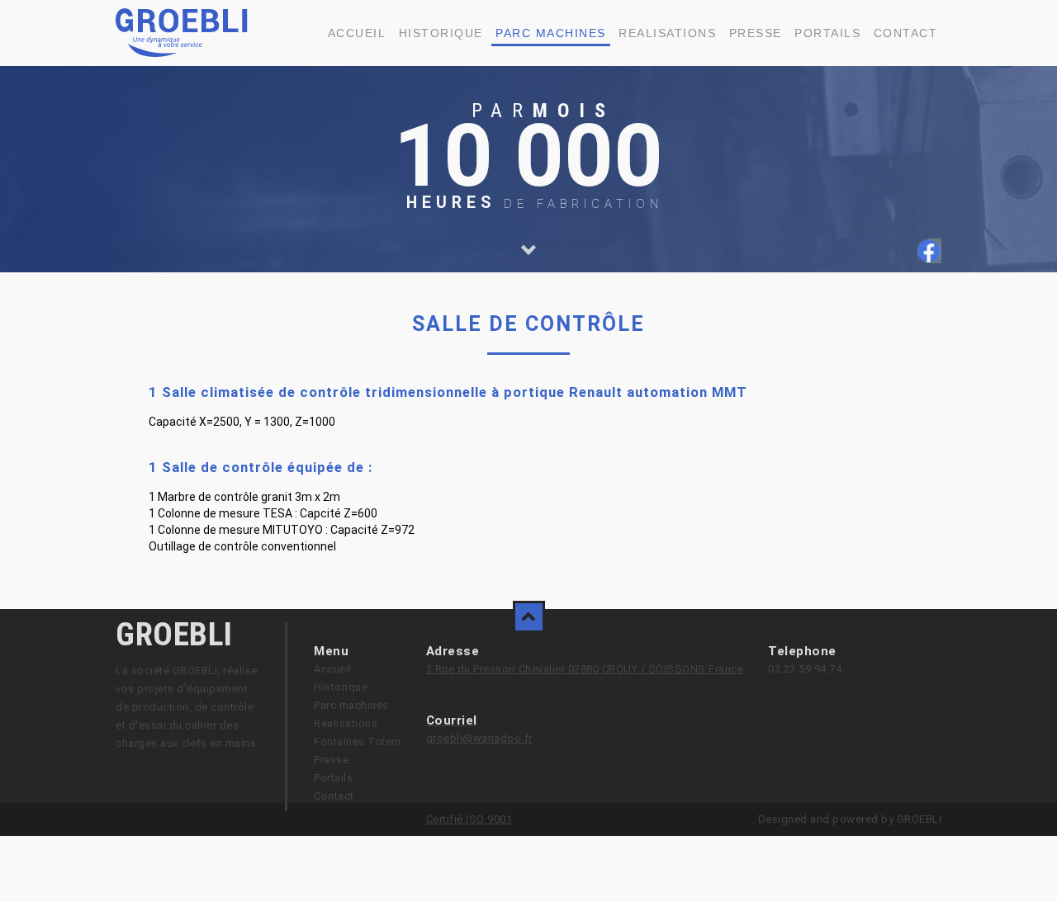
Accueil (357, 33)
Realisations (667, 33)
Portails (827, 33)
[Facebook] (929, 259)
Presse (755, 33)
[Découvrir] (528, 250)
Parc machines (550, 33)
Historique (441, 33)
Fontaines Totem (357, 741)
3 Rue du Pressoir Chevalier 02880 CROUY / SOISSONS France (585, 669)
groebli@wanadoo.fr (479, 738)
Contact (906, 33)
